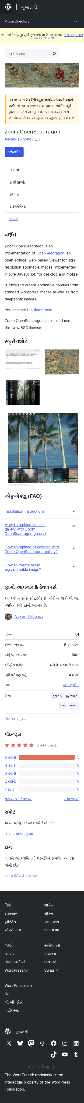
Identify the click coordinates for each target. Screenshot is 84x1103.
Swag (51, 970)
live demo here (39, 309)
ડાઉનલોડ (14, 152)
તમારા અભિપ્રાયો (18, 798)
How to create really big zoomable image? (23, 567)
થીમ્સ (48, 913)
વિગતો (14, 169)
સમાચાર (11, 913)
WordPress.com (18, 985)
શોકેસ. (49, 905)
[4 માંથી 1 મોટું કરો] (34, 355)
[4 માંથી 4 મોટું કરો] (73, 417)
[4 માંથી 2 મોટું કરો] (73, 355)
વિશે (8, 905)
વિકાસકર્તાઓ (15, 961)
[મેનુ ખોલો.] (76, 7)
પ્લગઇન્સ (51, 921)
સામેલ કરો (52, 945)
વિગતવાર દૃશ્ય (16, 718)
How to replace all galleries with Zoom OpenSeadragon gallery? (32, 549)
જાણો (9, 945)
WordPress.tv (16, 970)
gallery (57, 696)
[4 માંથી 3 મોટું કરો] (34, 386)
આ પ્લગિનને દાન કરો (21, 876)
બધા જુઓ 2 (71, 685)
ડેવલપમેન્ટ (18, 206)
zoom (73, 705)
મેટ (7, 994)
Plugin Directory (17, 21)
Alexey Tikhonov (19, 139)
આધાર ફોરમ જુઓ (19, 833)
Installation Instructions (25, 511)
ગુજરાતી (22, 1031)
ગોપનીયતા (13, 930)
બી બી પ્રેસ (14, 1002)
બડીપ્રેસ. (12, 1010)
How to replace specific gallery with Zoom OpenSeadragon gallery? (25, 529)
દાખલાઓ (51, 930)
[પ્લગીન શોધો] (54, 53)
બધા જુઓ (71, 798)
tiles (63, 705)
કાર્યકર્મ (50, 953)
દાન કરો (50, 961)
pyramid (71, 696)
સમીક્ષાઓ (17, 182)
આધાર (9, 953)
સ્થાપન (15, 194)
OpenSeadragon (50, 253)
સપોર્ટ (13, 218)
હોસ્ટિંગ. (11, 921)
